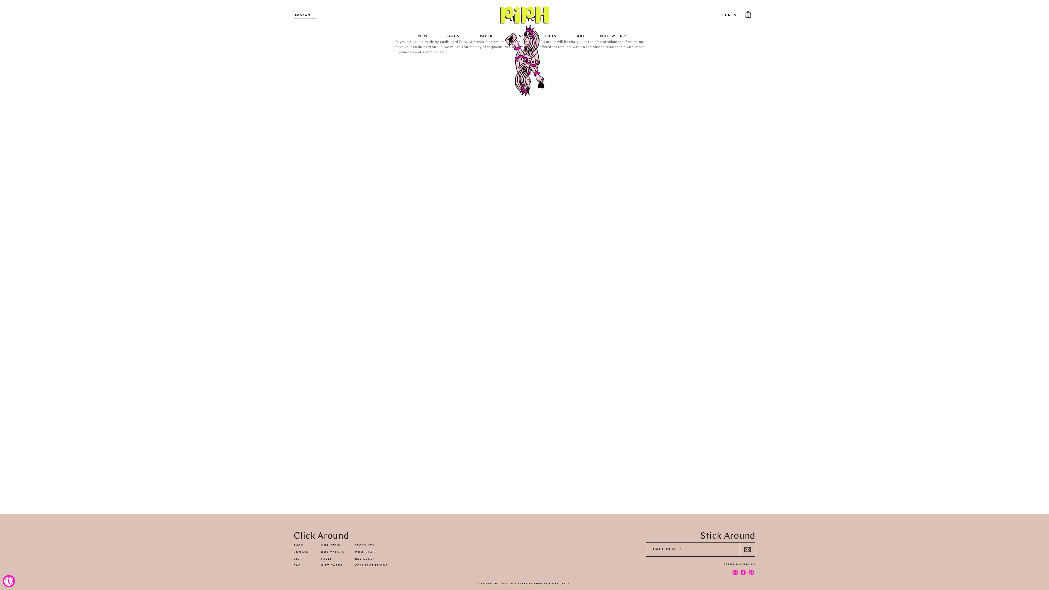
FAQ (297, 565)
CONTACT (302, 552)
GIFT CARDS (332, 565)
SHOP (298, 545)
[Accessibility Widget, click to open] (9, 581)
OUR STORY (331, 545)
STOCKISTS (365, 545)
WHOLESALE (366, 552)
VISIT (298, 559)
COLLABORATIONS (371, 565)
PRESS (326, 559)
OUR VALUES (332, 552)
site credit (561, 583)
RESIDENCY (365, 559)
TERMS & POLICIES (739, 564)
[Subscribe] (747, 549)
